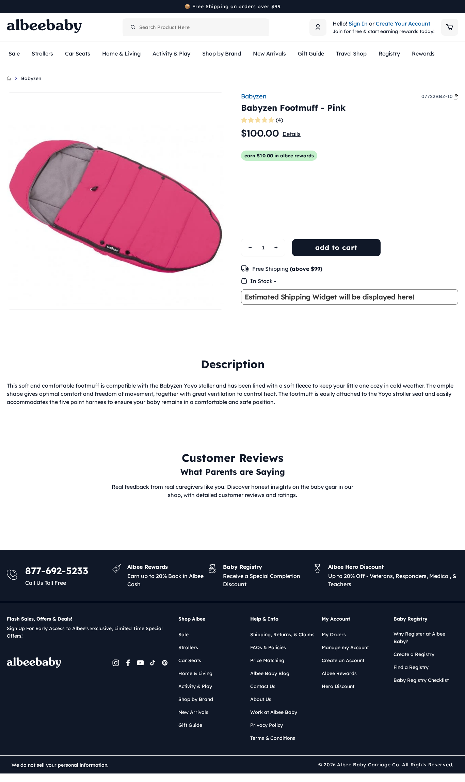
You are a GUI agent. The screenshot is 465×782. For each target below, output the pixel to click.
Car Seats (189, 660)
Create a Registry (414, 654)
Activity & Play (195, 686)
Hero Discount (338, 686)
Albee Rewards (339, 673)
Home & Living (195, 673)
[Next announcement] (455, 6)
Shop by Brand (195, 699)
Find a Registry (411, 667)
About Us (260, 699)
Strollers (188, 647)
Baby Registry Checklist (421, 680)
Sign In (358, 23)
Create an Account (343, 660)
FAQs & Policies (268, 647)
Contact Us (262, 686)
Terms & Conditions (272, 738)
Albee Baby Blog (269, 673)
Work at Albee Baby (273, 712)
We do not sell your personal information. (60, 765)
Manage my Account (345, 647)
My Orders (334, 634)
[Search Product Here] (133, 27)
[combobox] (196, 27)
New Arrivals (193, 712)
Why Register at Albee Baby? (419, 637)
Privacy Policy (266, 725)
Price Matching (267, 660)
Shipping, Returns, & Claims (282, 634)
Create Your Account (403, 23)
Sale (183, 634)
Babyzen (31, 78)
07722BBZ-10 (437, 96)
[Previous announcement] (9, 6)
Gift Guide (190, 725)
